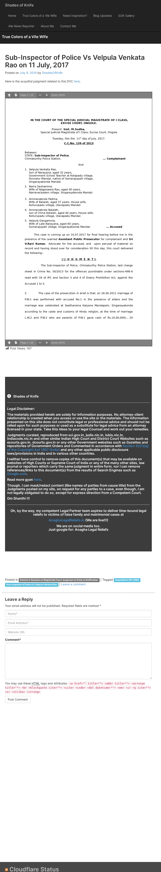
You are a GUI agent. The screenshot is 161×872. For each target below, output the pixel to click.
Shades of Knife (19, 5)
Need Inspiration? (75, 15)
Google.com (17, 474)
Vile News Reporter (21, 26)
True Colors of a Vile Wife (39, 15)
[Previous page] (9, 95)
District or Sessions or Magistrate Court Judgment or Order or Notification (59, 580)
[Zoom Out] (40, 95)
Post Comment (18, 699)
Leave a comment (73, 584)
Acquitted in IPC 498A (127, 580)
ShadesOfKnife (52, 72)
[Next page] (16, 95)
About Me (47, 26)
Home (12, 15)
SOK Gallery (126, 15)
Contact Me (68, 26)
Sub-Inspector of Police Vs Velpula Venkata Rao (31, 584)
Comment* (13, 639)
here (77, 81)
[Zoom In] (47, 95)
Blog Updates (102, 15)
